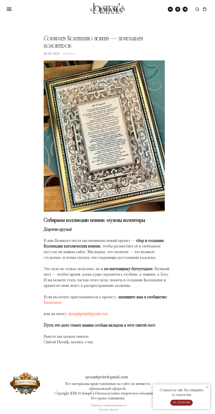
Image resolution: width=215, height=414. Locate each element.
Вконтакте (52, 302)
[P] (177, 10)
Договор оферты (108, 409)
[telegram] (185, 10)
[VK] (170, 10)
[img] (25, 382)
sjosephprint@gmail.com (88, 314)
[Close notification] (207, 387)
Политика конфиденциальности (109, 405)
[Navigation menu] (9, 9)
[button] (197, 9)
